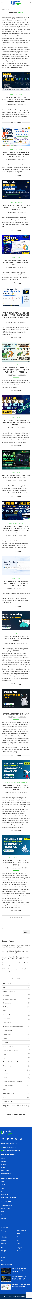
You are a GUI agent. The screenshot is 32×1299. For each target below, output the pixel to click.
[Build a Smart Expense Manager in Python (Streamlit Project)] (16, 459)
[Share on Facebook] (14, 122)
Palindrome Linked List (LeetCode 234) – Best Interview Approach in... (19, 1278)
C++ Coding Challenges (16, 999)
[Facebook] (8, 1138)
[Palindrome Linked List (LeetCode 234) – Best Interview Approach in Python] (16, 81)
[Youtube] (12, 1138)
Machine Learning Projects (16, 1050)
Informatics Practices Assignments (19, 782)
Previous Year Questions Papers (16, 1062)
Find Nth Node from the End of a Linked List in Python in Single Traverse (16, 207)
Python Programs (19, 523)
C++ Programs (16, 1007)
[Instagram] (16, 1138)
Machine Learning (16, 1046)
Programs (16, 1070)
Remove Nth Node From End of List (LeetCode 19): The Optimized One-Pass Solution (16, 155)
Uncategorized (16, 1101)
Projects (16, 1074)
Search (4, 929)
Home (3, 9)
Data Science (16, 1019)
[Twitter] (3, 1138)
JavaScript (16, 1038)
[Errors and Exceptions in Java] (16, 698)
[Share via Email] (20, 122)
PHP (16, 1058)
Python (18, 257)
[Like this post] (12, 122)
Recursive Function (16, 1093)
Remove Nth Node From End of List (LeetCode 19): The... (21, 1285)
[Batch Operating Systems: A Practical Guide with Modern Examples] (16, 620)
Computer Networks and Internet (16, 1015)
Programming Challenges (16, 1066)
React (16, 1089)
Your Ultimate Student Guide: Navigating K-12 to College (16, 1106)
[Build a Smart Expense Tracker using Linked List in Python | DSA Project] (16, 404)
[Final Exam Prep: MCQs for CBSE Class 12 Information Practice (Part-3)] (16, 769)
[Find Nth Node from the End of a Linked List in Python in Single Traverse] (16, 189)
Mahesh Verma (12, 104)
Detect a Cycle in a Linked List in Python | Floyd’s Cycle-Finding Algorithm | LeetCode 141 (16, 370)
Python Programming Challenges (16, 1082)
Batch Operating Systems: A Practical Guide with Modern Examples (16, 638)
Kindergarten (16, 1042)
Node (16, 1054)
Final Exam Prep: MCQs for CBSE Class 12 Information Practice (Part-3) (16, 787)
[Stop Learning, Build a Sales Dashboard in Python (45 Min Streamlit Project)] (16, 565)
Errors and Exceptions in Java (16, 714)
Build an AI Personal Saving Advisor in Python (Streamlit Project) (16, 262)
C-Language (16, 995)
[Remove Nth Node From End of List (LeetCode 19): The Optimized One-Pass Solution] (16, 136)
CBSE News (16, 1011)
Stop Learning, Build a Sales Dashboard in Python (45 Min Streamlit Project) (16, 583)
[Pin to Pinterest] (18, 122)
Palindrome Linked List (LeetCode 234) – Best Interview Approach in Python (16, 99)
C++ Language (16, 1003)
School (16, 1097)
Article (11, 94)
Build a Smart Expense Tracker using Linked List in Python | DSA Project (16, 423)
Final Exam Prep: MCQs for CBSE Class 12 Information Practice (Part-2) (16, 863)
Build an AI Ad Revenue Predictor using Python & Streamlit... (19, 1270)
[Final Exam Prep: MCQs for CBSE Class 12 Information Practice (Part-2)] (16, 845)
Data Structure (18, 94)
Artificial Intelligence (16, 991)
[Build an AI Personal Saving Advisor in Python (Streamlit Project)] (16, 244)
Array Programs (16, 983)
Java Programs (16, 1034)
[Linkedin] (20, 1138)
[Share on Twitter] (16, 122)
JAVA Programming (18, 711)
